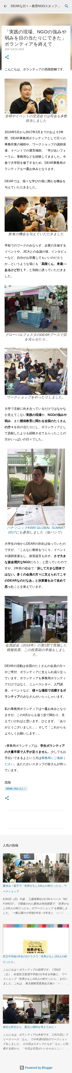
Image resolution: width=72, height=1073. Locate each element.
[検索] (66, 6)
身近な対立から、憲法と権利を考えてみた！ (30, 1026)
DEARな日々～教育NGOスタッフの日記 (38, 6)
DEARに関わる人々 (16, 788)
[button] (7, 57)
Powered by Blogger (38, 1067)
